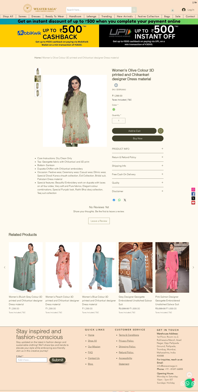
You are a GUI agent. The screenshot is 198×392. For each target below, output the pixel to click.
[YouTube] (193, 202)
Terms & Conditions (129, 335)
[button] (172, 10)
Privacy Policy (126, 340)
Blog (90, 363)
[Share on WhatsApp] (119, 200)
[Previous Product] (4, 267)
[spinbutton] (118, 120)
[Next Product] (193, 267)
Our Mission (94, 346)
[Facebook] (193, 194)
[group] (99, 282)
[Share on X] (125, 200)
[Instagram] (193, 189)
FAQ (90, 352)
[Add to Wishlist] (161, 131)
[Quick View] (26, 267)
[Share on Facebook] (114, 200)
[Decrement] (114, 120)
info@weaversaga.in (167, 365)
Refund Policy (126, 352)
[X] (193, 198)
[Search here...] (134, 10)
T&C (130, 99)
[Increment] (123, 120)
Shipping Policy (127, 346)
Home (37, 57)
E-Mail (19, 356)
